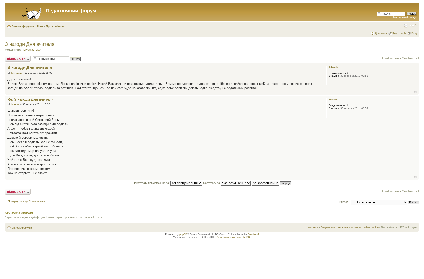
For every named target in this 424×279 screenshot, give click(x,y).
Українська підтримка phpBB (233, 237)
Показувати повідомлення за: (151, 183)
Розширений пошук (405, 17)
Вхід (414, 33)
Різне (40, 26)
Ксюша (15, 104)
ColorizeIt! (253, 234)
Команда (313, 227)
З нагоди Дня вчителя (29, 44)
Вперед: (344, 201)
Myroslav (28, 49)
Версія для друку (405, 25)
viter (38, 49)
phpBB (183, 234)
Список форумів (23, 26)
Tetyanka (16, 73)
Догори (415, 92)
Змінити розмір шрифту (413, 25)
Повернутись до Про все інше (26, 201)
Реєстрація (399, 33)
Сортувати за (212, 183)
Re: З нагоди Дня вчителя (30, 99)
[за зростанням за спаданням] (271, 183)
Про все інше (55, 26)
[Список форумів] (26, 12)
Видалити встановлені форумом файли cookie (350, 227)
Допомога (381, 33)
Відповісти (11, 57)
